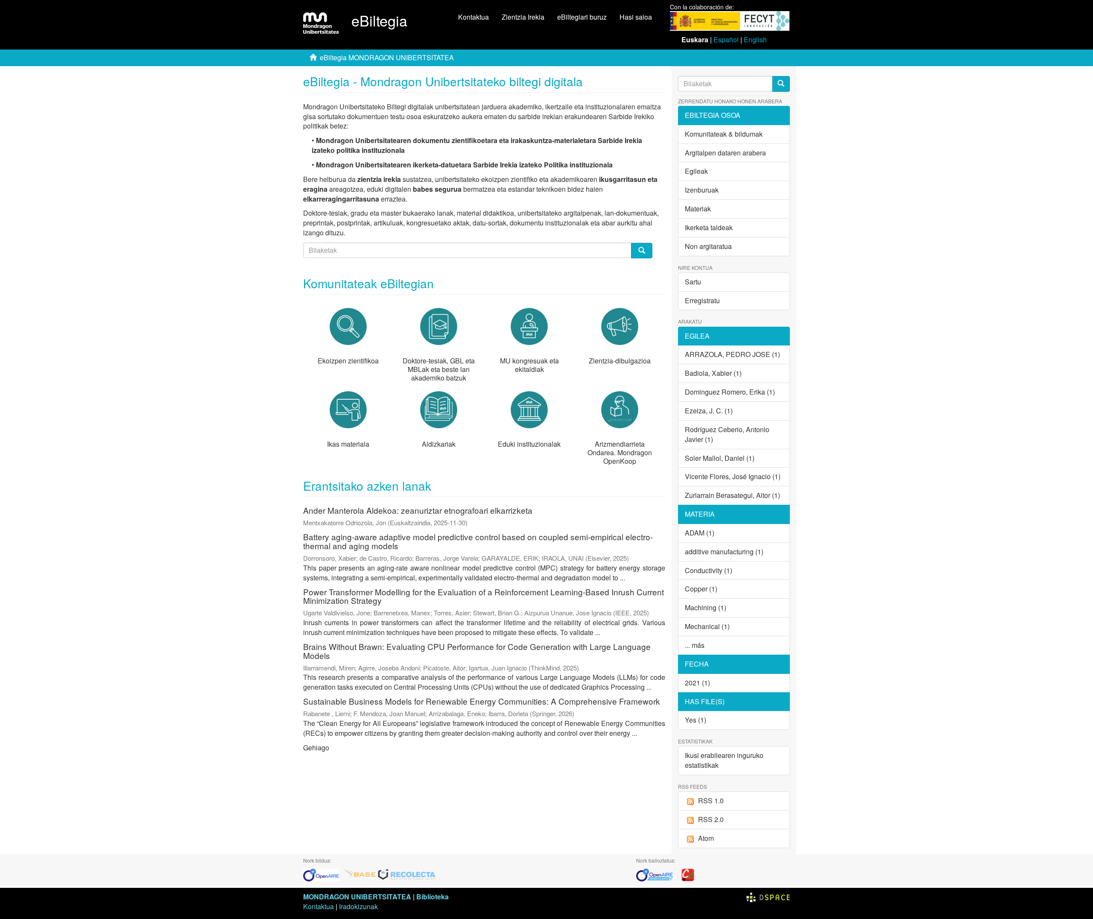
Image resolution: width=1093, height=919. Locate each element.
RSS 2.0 (711, 819)
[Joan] (781, 84)
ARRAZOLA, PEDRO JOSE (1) (732, 354)
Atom (706, 838)
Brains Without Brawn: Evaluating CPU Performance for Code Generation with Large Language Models (477, 651)
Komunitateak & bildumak (724, 134)
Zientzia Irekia (523, 17)
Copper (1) (701, 589)
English (755, 39)
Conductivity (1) (708, 570)
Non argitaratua (708, 246)
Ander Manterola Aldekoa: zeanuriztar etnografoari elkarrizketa (417, 510)
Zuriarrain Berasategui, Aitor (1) (732, 495)
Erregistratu (702, 300)
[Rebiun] (687, 874)
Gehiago (316, 747)
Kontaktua (473, 17)
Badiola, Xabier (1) (713, 373)
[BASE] (360, 874)
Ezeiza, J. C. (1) (709, 411)
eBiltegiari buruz (582, 17)
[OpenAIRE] (323, 874)
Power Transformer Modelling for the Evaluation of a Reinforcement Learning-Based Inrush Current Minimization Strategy (483, 596)
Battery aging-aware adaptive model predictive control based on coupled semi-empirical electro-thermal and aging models (478, 541)
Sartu (693, 282)
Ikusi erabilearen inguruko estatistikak (724, 760)
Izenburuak (702, 190)
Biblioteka (432, 896)
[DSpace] (768, 896)
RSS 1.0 (711, 800)
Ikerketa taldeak (709, 227)
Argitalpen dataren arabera (725, 153)
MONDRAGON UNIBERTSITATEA (357, 896)
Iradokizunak (358, 906)
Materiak (698, 209)
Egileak (696, 171)
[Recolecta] (407, 874)
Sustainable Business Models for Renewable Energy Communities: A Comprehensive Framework (481, 701)
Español (726, 39)
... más (694, 645)
